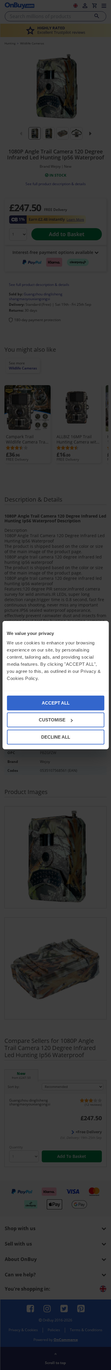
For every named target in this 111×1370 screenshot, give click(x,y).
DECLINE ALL (55, 736)
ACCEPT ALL (56, 702)
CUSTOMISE (52, 719)
